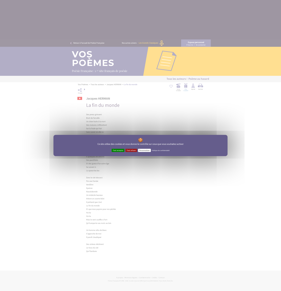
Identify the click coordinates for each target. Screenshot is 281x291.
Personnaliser (144, 150)
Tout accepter (118, 150)
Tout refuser (131, 150)
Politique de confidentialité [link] (161, 150)
